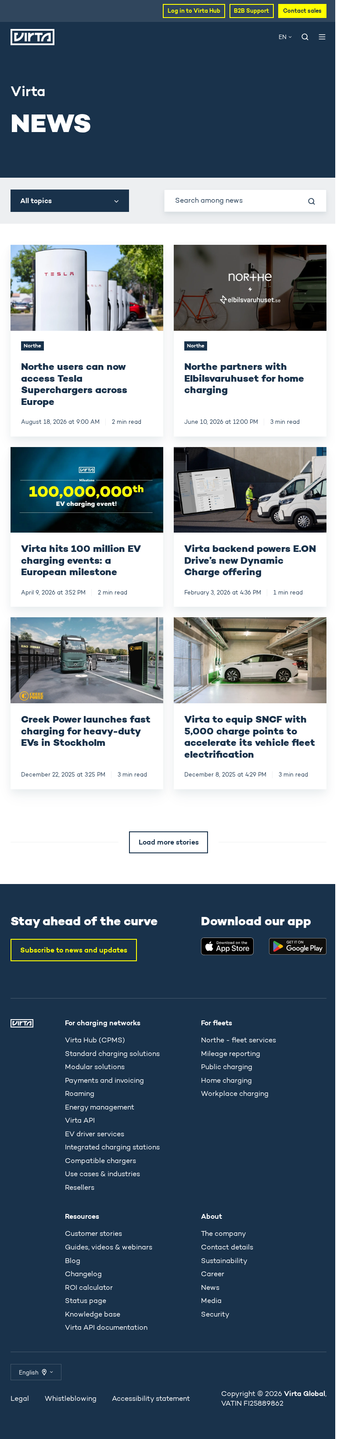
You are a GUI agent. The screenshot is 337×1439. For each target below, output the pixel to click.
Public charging (226, 1067)
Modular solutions (95, 1067)
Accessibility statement (151, 1398)
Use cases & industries (102, 1174)
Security (215, 1314)
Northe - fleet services (238, 1040)
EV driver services (94, 1134)
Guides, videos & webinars (108, 1247)
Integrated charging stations (112, 1147)
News (210, 1287)
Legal (20, 1398)
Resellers (79, 1187)
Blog (72, 1260)
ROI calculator (89, 1287)
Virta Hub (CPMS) (95, 1040)
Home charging (226, 1080)
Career (212, 1274)
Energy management (99, 1107)
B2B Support (251, 10)
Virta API (80, 1120)
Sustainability (224, 1260)
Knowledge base (92, 1314)
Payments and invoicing (104, 1080)
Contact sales (302, 10)
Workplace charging (235, 1093)
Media (211, 1300)
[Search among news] (311, 201)
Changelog (83, 1274)
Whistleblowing (71, 1398)
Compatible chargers (100, 1160)
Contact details (227, 1247)
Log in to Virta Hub (194, 10)
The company (223, 1233)
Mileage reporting (230, 1053)
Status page (85, 1300)
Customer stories (93, 1233)
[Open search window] (305, 36)
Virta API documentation (106, 1327)
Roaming (79, 1093)
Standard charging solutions (112, 1053)
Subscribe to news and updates (73, 949)
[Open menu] (322, 36)
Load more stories (169, 842)
